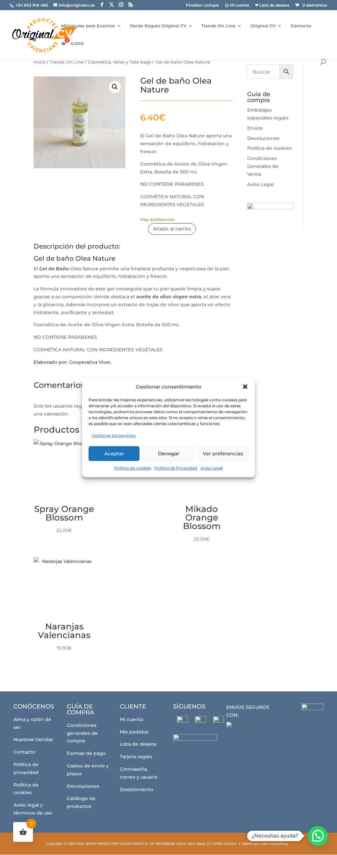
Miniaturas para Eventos (88, 25)
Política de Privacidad (175, 468)
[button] (245, 387)
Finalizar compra (202, 5)
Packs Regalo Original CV (158, 25)
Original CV (262, 25)
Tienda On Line (218, 25)
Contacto (301, 25)
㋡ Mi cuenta (237, 5)
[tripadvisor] (218, 721)
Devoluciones (263, 138)
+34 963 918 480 (32, 5)
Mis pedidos (134, 732)
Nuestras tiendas (33, 739)
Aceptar (114, 453)
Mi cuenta (131, 719)
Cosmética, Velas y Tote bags (119, 62)
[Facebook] (182, 721)
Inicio (39, 62)
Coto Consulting (274, 844)
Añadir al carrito (172, 229)
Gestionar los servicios (114, 435)
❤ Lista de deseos (272, 5)
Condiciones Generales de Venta (262, 166)
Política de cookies (132, 468)
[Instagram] (200, 721)
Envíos (255, 128)
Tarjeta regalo (136, 757)
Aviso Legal (211, 468)
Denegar (168, 453)
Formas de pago (86, 753)
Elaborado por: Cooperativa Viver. (73, 362)
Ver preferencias (223, 453)
